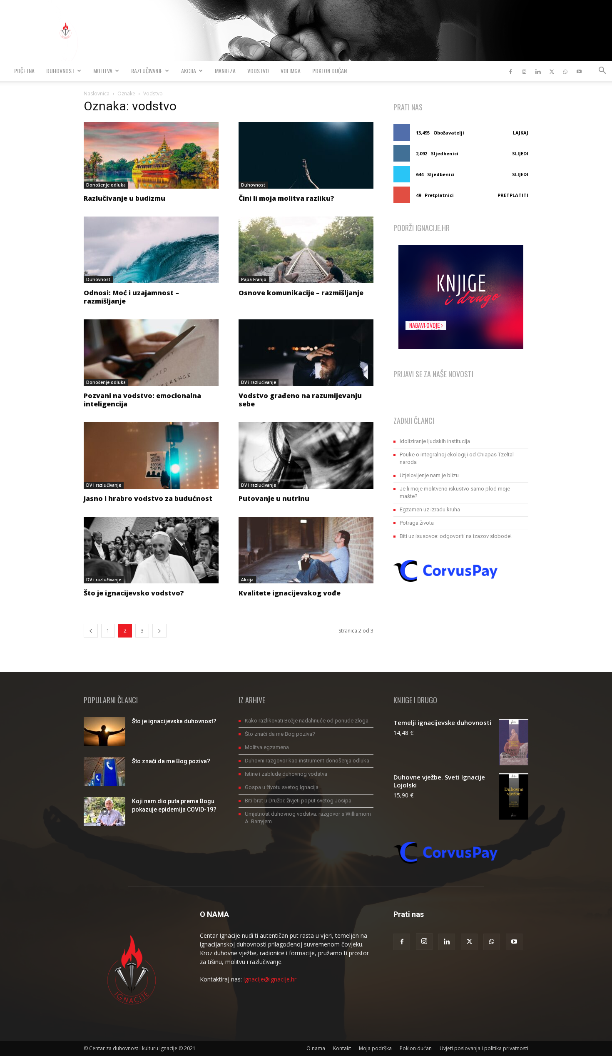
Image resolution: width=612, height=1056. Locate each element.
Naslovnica (96, 93)
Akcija (188, 70)
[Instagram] (524, 71)
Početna (24, 70)
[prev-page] (91, 631)
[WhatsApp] (565, 71)
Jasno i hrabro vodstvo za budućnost (148, 498)
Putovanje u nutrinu (274, 498)
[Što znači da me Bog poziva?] (104, 771)
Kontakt (342, 1048)
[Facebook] (510, 71)
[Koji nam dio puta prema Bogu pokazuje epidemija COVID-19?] (104, 811)
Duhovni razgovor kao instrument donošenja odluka (307, 760)
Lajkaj (520, 133)
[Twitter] (551, 71)
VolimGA (291, 70)
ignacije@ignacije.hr (270, 979)
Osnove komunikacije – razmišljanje (301, 292)
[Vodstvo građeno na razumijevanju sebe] (306, 352)
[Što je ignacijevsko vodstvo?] (151, 550)
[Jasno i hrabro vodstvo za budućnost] (151, 455)
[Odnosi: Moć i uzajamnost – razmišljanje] (151, 250)
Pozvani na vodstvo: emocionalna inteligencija (142, 399)
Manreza (225, 70)
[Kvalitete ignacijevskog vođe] (306, 550)
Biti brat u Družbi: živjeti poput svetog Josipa (298, 800)
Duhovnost (60, 70)
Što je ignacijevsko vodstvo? (134, 593)
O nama (315, 1048)
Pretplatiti (513, 195)
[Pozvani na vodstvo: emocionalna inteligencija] (151, 352)
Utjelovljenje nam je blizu (429, 475)
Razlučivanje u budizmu (124, 198)
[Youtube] (579, 71)
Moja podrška (375, 1048)
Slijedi (520, 153)
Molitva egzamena (267, 747)
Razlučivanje (146, 70)
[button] (602, 71)
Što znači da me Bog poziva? (171, 761)
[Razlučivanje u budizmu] (151, 155)
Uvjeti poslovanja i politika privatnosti (484, 1048)
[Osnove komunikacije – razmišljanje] (306, 250)
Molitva (102, 70)
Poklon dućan (329, 70)
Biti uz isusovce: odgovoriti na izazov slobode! (456, 536)
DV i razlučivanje (258, 382)
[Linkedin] (538, 71)
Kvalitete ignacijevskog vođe (290, 593)
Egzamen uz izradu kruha (430, 509)
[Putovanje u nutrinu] (306, 455)
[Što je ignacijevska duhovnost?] (104, 731)
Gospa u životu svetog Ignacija (281, 787)
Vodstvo (258, 70)
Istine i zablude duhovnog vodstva (286, 774)
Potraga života (417, 523)
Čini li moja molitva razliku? (286, 198)
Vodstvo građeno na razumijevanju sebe (300, 399)
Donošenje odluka (106, 185)
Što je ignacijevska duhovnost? (174, 721)
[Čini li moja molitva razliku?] (306, 155)
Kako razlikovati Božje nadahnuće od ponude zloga (306, 720)
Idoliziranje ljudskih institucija (435, 441)
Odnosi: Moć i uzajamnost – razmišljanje (131, 297)
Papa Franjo (253, 279)
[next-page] (159, 631)
